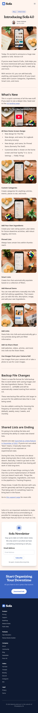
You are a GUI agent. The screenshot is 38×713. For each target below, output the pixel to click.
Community (5, 649)
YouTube (4, 666)
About (4, 646)
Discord (4, 676)
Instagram (5, 679)
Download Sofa (19, 591)
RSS (3, 682)
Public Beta (5, 626)
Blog (14, 12)
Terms (4, 693)
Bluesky (4, 673)
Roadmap (5, 620)
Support (4, 617)
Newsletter (5, 655)
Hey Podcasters (6, 635)
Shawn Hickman (21, 21)
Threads (4, 670)
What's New (21, 12)
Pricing (4, 614)
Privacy (4, 690)
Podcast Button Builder (9, 638)
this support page (13, 497)
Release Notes (6, 623)
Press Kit (4, 658)
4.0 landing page (13, 103)
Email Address (9, 548)
